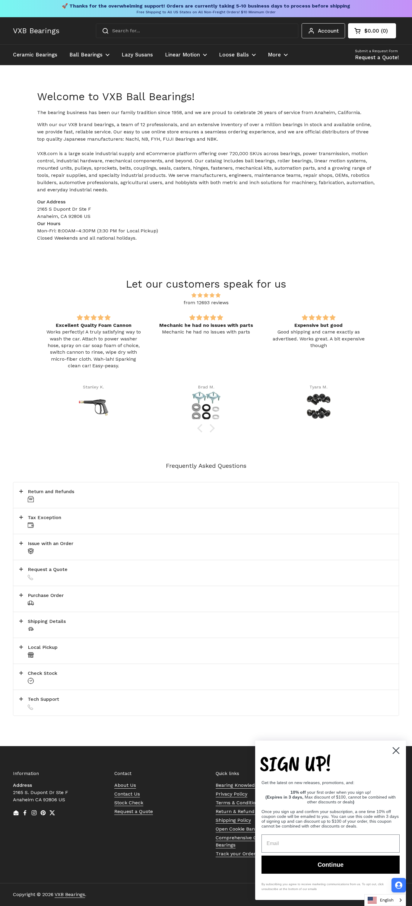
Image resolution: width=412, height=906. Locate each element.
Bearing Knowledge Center (246, 785)
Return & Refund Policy (243, 811)
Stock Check (128, 803)
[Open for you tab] (398, 885)
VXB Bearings (36, 30)
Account (328, 31)
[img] (206, 295)
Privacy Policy (231, 794)
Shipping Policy (233, 820)
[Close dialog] (396, 750)
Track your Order (236, 854)
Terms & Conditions (238, 803)
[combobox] (197, 31)
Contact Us (127, 794)
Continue (331, 864)
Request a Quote (133, 811)
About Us (125, 785)
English (387, 900)
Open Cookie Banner (239, 829)
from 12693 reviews (206, 302)
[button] (372, 30)
